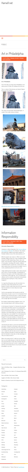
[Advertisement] (14, 21)
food (2, 401)
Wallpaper (3, 456)
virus (15, 454)
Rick (8, 58)
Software (3, 447)
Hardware (16, 408)
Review (15, 437)
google (2, 406)
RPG (2, 440)
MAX (12, 250)
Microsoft (3, 420)
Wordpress (3, 459)
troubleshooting (4, 452)
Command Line (4, 396)
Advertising (3, 389)
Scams (15, 440)
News (2, 425)
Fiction (15, 398)
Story (15, 447)
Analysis (15, 389)
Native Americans (5, 423)
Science (3, 442)
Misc (21, 241)
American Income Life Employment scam (15, 380)
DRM (15, 396)
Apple (15, 391)
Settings (3, 444)
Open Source (4, 427)
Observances (16, 425)
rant (7, 242)
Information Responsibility (9, 234)
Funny (2, 403)
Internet (15, 413)
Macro (15, 418)
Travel (3, 59)
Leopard (3, 415)
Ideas (2, 413)
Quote (15, 432)
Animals (3, 391)
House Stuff (16, 411)
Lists (2, 418)
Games (15, 403)
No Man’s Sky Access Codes (11, 375)
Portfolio (3, 432)
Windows (16, 456)
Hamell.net (7, 3)
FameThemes (21, 467)
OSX (15, 427)
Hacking (3, 408)
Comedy (15, 394)
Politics (4, 242)
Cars (2, 394)
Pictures (21, 58)
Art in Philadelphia (12, 53)
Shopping (16, 444)
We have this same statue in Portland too (10, 206)
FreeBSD (16, 401)
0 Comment (7, 59)
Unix (2, 454)
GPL (15, 406)
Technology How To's (5, 449)
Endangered (4, 398)
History (2, 411)
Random (3, 435)
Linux (15, 415)
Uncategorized (17, 452)
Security (15, 442)
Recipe (2, 437)
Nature (15, 423)
